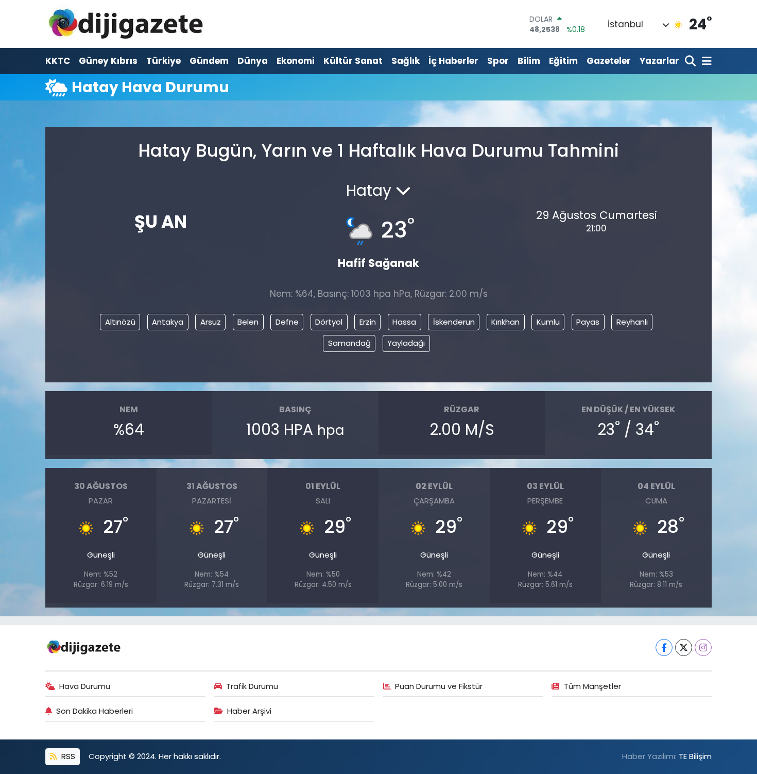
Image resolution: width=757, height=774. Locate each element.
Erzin (367, 321)
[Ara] (691, 62)
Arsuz (210, 321)
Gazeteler (609, 61)
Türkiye (163, 61)
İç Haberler (453, 61)
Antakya (167, 321)
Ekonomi (296, 61)
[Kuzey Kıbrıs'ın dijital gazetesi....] (126, 24)
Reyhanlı (632, 321)
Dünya (252, 61)
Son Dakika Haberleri (94, 710)
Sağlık (405, 61)
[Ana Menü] (705, 62)
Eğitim (563, 61)
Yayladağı (406, 343)
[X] (683, 647)
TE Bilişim (695, 756)
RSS (67, 756)
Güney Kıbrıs (108, 61)
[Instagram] (703, 647)
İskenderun (454, 321)
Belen (248, 321)
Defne (287, 321)
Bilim (529, 61)
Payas (587, 321)
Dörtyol (328, 321)
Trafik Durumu (252, 686)
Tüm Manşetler (592, 686)
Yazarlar (659, 61)
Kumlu (548, 321)
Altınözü (120, 321)
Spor (498, 61)
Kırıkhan (505, 321)
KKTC (57, 61)
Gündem (209, 61)
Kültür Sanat (353, 61)
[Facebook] (664, 647)
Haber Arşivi (249, 710)
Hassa (404, 321)
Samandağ (349, 343)
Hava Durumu (84, 686)
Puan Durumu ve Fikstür (439, 686)
